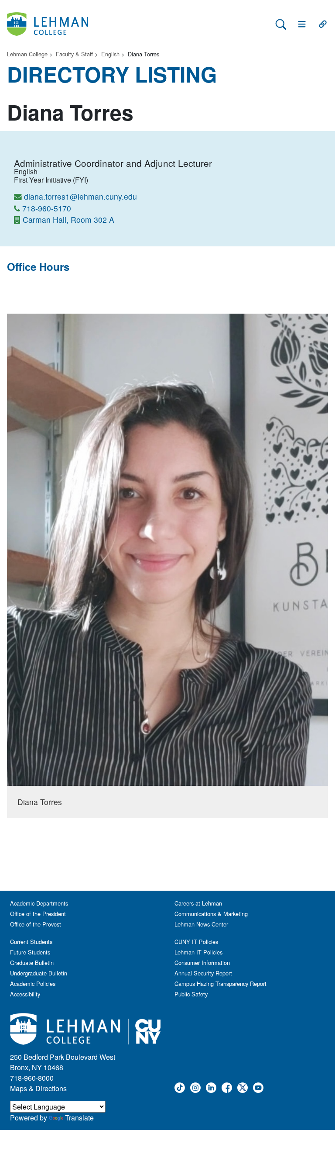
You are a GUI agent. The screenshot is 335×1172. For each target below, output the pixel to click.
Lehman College (27, 54)
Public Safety (191, 994)
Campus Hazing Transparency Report (220, 983)
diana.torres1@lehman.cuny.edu (80, 196)
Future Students (30, 952)
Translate (79, 1118)
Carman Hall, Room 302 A (68, 219)
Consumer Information (202, 962)
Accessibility (25, 994)
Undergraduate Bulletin (38, 973)
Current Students (31, 941)
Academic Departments (39, 903)
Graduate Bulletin (32, 962)
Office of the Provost (35, 924)
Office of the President (38, 913)
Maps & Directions (38, 1088)
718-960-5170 (46, 208)
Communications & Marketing (211, 913)
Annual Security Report (203, 973)
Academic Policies (32, 983)
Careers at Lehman (198, 903)
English (110, 54)
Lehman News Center (201, 924)
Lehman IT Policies (198, 952)
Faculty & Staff (74, 54)
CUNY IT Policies (196, 941)
